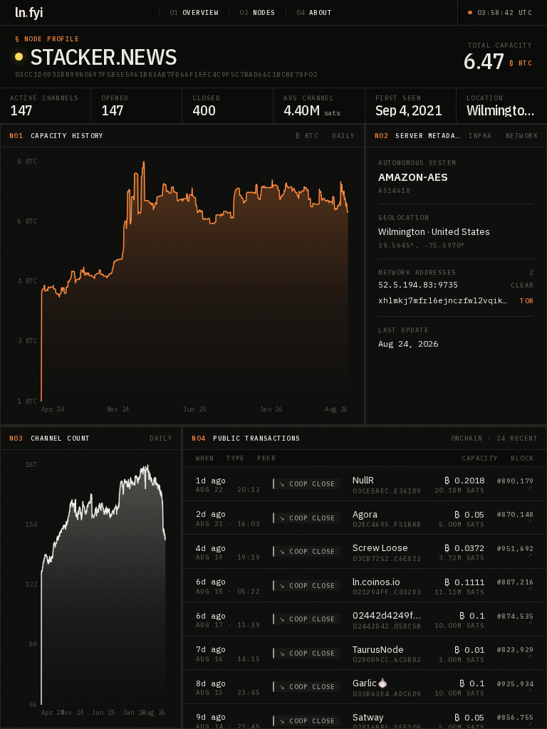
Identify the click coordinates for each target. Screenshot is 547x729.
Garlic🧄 (370, 683)
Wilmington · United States (434, 232)
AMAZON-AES (413, 177)
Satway (368, 717)
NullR (363, 480)
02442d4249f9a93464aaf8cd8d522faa (387, 615)
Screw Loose (380, 548)
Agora (365, 514)
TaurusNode (378, 650)
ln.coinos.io (376, 582)
